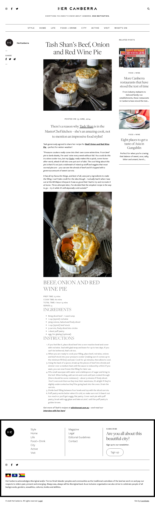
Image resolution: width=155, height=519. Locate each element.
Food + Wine (134, 73)
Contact (73, 441)
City (83, 27)
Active (95, 27)
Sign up (115, 452)
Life (53, 27)
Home (42, 27)
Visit (107, 27)
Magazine (74, 429)
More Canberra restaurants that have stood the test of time (134, 82)
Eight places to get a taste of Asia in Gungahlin (134, 143)
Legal (71, 433)
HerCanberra (77, 8)
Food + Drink (68, 27)
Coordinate (144, 500)
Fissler (71, 158)
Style (31, 27)
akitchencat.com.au (80, 407)
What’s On (120, 27)
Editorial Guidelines (79, 437)
